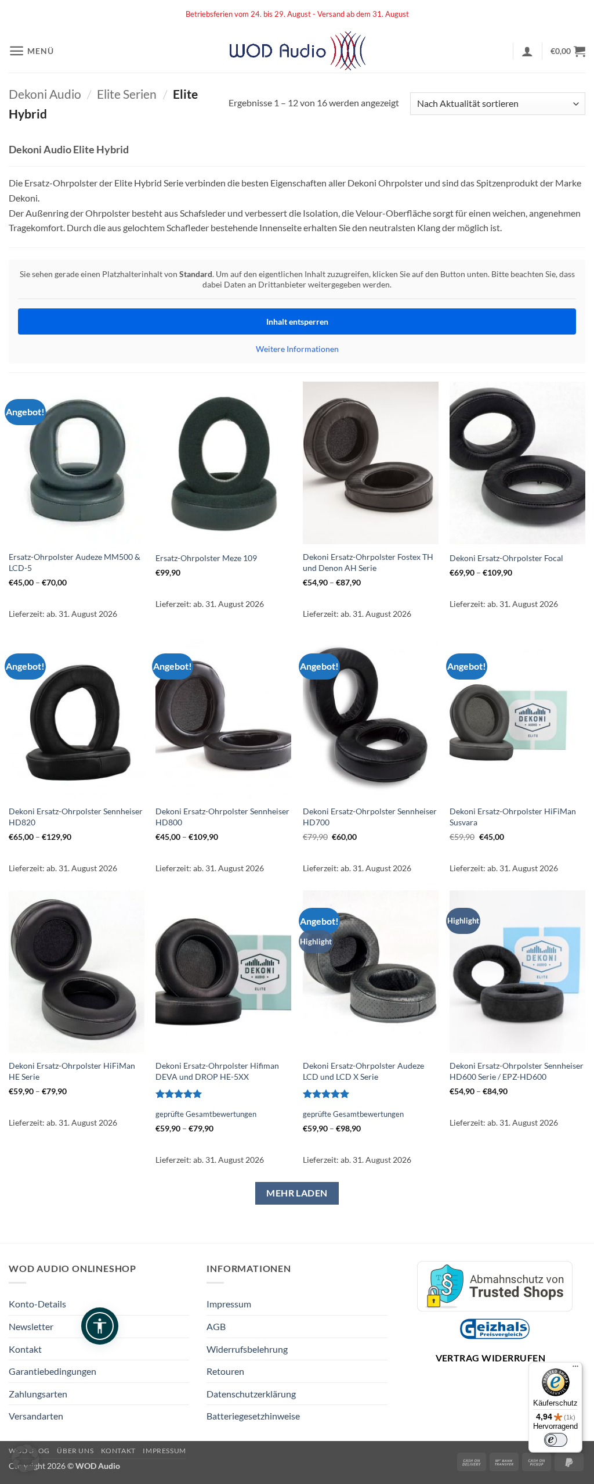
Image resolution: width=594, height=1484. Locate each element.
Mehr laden (297, 1193)
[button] (31, 50)
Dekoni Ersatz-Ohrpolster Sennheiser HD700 (370, 816)
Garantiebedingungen (52, 1371)
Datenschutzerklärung (251, 1393)
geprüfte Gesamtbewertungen (205, 1114)
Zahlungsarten (38, 1393)
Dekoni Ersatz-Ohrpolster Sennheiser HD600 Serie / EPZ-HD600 (517, 1071)
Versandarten (36, 1415)
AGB (216, 1326)
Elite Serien (127, 94)
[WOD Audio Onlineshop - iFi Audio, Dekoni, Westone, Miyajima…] (297, 51)
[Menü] (575, 1369)
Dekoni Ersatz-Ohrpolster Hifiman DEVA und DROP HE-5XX (217, 1071)
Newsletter (31, 1326)
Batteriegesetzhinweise (253, 1415)
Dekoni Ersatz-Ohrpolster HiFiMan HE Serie (72, 1071)
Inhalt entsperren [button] (297, 321)
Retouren (225, 1371)
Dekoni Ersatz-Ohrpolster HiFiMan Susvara (513, 816)
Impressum (229, 1303)
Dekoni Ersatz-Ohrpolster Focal (506, 558)
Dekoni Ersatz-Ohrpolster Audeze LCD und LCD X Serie (363, 1071)
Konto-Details (37, 1303)
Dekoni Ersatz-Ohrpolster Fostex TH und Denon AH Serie (368, 562)
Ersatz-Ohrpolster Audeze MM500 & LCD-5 (74, 562)
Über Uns (75, 1450)
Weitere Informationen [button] (297, 349)
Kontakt (25, 1348)
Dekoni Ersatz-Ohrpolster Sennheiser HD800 (222, 816)
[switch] (555, 1440)
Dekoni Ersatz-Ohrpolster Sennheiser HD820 (76, 816)
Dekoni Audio (45, 94)
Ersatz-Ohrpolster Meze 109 (206, 558)
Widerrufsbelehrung (247, 1348)
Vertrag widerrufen (491, 1357)
